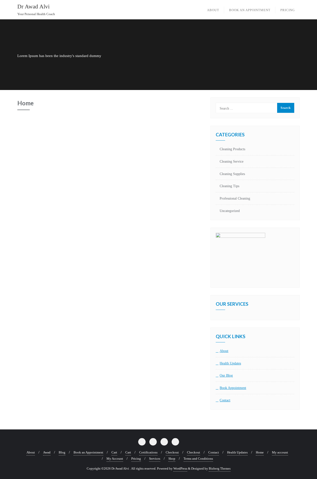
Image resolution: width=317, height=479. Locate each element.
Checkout (172, 452)
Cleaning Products (232, 149)
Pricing (136, 458)
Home (260, 452)
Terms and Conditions (198, 458)
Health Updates (230, 363)
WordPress (180, 468)
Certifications (148, 452)
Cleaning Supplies (232, 174)
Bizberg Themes (220, 468)
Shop (171, 458)
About (224, 351)
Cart (114, 452)
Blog (62, 452)
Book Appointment (233, 388)
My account (280, 452)
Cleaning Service (231, 161)
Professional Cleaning (235, 198)
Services (154, 458)
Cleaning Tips (229, 186)
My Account (114, 458)
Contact (225, 400)
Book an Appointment (88, 452)
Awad (47, 452)
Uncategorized (230, 211)
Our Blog (226, 375)
